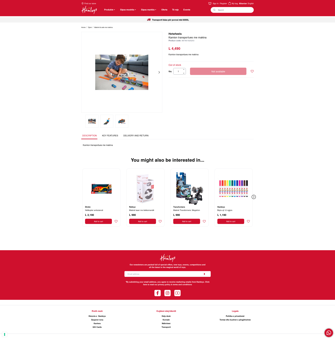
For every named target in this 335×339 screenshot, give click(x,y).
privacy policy (164, 284)
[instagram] (167, 293)
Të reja (175, 9)
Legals (235, 310)
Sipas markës (148, 9)
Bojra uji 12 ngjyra (224, 210)
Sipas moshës (127, 9)
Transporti (166, 327)
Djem (90, 27)
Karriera (97, 323)
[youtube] (177, 293)
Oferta (164, 9)
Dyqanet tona (97, 319)
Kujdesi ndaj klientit (166, 310)
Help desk (166, 316)
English (251, 3)
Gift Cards (97, 327)
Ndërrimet (166, 323)
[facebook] (157, 293)
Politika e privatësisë (235, 316)
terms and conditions (182, 284)
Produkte (108, 9)
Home (83, 27)
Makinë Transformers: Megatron (186, 210)
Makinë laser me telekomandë (141, 210)
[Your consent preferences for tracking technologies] (4, 334)
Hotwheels (175, 34)
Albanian (243, 3)
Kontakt (166, 319)
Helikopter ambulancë (94, 210)
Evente (186, 9)
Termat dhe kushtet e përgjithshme (235, 319)
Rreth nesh (97, 310)
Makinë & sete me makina (103, 27)
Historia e (97, 316)
